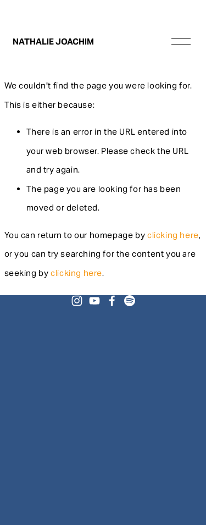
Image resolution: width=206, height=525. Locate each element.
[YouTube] (94, 300)
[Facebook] (112, 300)
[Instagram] (76, 300)
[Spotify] (129, 300)
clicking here (173, 235)
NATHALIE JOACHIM (53, 41)
